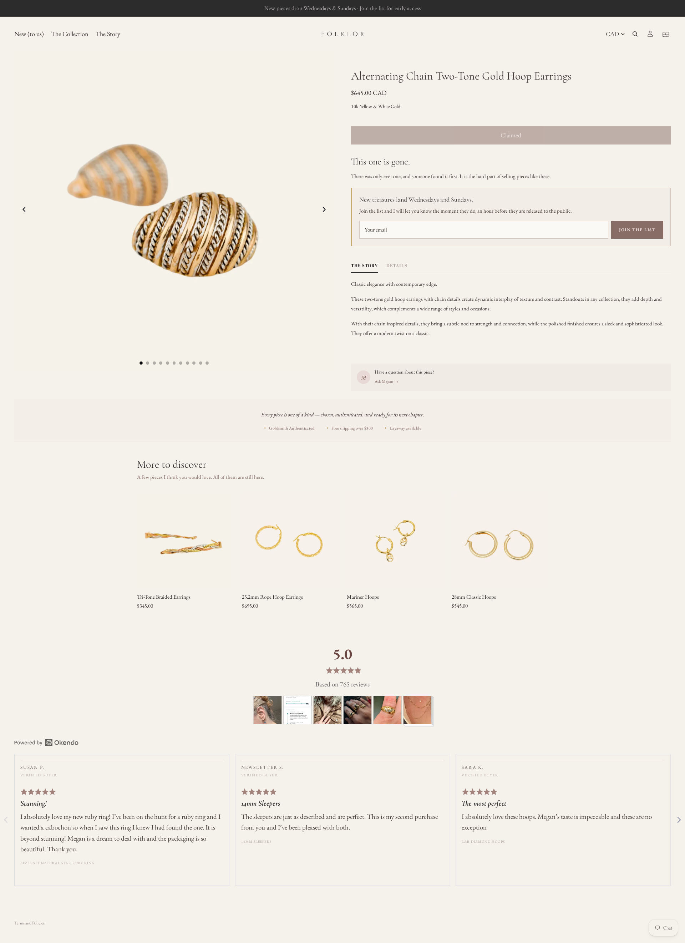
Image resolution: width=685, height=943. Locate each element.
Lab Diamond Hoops (483, 841)
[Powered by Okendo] (46, 742)
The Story (364, 266)
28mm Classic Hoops (474, 596)
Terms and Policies (29, 923)
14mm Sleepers (256, 841)
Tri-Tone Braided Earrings (164, 596)
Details (396, 266)
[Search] (635, 34)
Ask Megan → (386, 381)
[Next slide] (326, 211)
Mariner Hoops (363, 596)
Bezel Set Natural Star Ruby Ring (57, 863)
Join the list (637, 230)
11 (207, 363)
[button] (267, 710)
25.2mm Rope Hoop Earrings (272, 596)
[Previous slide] (22, 211)
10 (200, 363)
